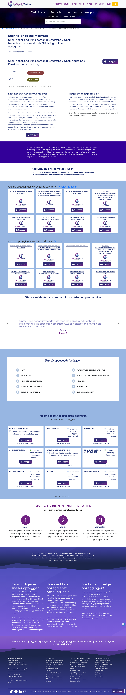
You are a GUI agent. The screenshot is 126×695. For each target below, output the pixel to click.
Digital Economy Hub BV (51, 691)
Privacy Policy (99, 691)
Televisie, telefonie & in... (103, 662)
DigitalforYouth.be (18, 429)
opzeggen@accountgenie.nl (19, 669)
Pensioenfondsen (36, 73)
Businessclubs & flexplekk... (55, 664)
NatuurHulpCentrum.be (58, 450)
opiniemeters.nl (17, 450)
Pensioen (34, 80)
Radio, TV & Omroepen (78, 679)
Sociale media (75, 681)
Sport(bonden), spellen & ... (104, 660)
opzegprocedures (61, 4)
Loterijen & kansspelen (77, 666)
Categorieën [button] (78, 4)
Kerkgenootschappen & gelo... (80, 658)
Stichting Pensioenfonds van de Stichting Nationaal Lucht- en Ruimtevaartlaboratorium (49, 193)
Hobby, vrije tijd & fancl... (54, 677)
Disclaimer (92, 691)
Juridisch (49, 681)
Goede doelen (50, 675)
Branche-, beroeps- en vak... (55, 662)
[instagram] (24, 691)
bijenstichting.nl (92, 472)
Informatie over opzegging (25, 443)
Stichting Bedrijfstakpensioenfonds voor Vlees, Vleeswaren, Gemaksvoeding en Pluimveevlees (105, 195)
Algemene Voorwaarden (110, 691)
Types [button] (89, 4)
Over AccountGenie (15, 676)
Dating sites (50, 666)
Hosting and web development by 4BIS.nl (78, 691)
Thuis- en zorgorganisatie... (104, 664)
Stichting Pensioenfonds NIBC (77, 246)
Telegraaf (26, 376)
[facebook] (16, 691)
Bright (50, 472)
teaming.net (89, 429)
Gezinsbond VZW (17, 472)
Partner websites (14, 674)
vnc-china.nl (53, 429)
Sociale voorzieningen (102, 658)
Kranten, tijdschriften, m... (79, 662)
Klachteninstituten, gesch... (79, 660)
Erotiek (48, 671)
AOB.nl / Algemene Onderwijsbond (93, 376)
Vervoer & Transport (101, 669)
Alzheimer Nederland (31, 387)
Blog (109, 4)
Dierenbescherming (30, 392)
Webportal (98, 675)
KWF (23, 370)
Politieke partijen (76, 677)
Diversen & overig (52, 669)
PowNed (81, 381)
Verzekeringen (99, 671)
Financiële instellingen (53, 673)
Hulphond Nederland (31, 381)
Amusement (50, 658)
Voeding (97, 673)
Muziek (72, 669)
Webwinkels (99, 677)
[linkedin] (20, 691)
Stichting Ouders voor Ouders (92, 451)
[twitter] (11, 691)
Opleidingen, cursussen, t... (79, 673)
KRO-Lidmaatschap (85, 392)
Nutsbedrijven (75, 671)
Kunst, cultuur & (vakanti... (79, 664)
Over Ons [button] (99, 4)
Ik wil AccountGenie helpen (17, 680)
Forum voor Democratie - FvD (91, 370)
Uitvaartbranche (100, 666)
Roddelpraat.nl (84, 387)
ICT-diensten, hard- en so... (54, 679)
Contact (11, 678)
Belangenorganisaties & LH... (55, 660)
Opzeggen (111, 61)
